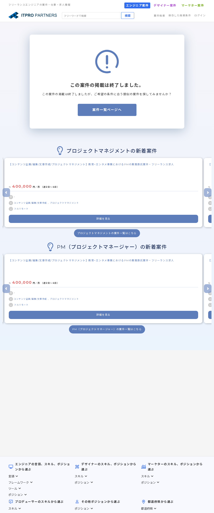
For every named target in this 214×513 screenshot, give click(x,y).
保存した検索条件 (179, 15)
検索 (128, 15)
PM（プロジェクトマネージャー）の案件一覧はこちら (107, 329)
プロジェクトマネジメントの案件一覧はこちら (107, 233)
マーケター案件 (192, 5)
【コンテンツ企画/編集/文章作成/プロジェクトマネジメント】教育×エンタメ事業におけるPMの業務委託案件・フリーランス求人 (91, 164)
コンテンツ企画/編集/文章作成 (31, 203)
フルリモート (21, 208)
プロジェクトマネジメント (64, 203)
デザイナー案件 (165, 5)
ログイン (200, 15)
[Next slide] (207, 192)
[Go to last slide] (6, 192)
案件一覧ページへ (107, 110)
